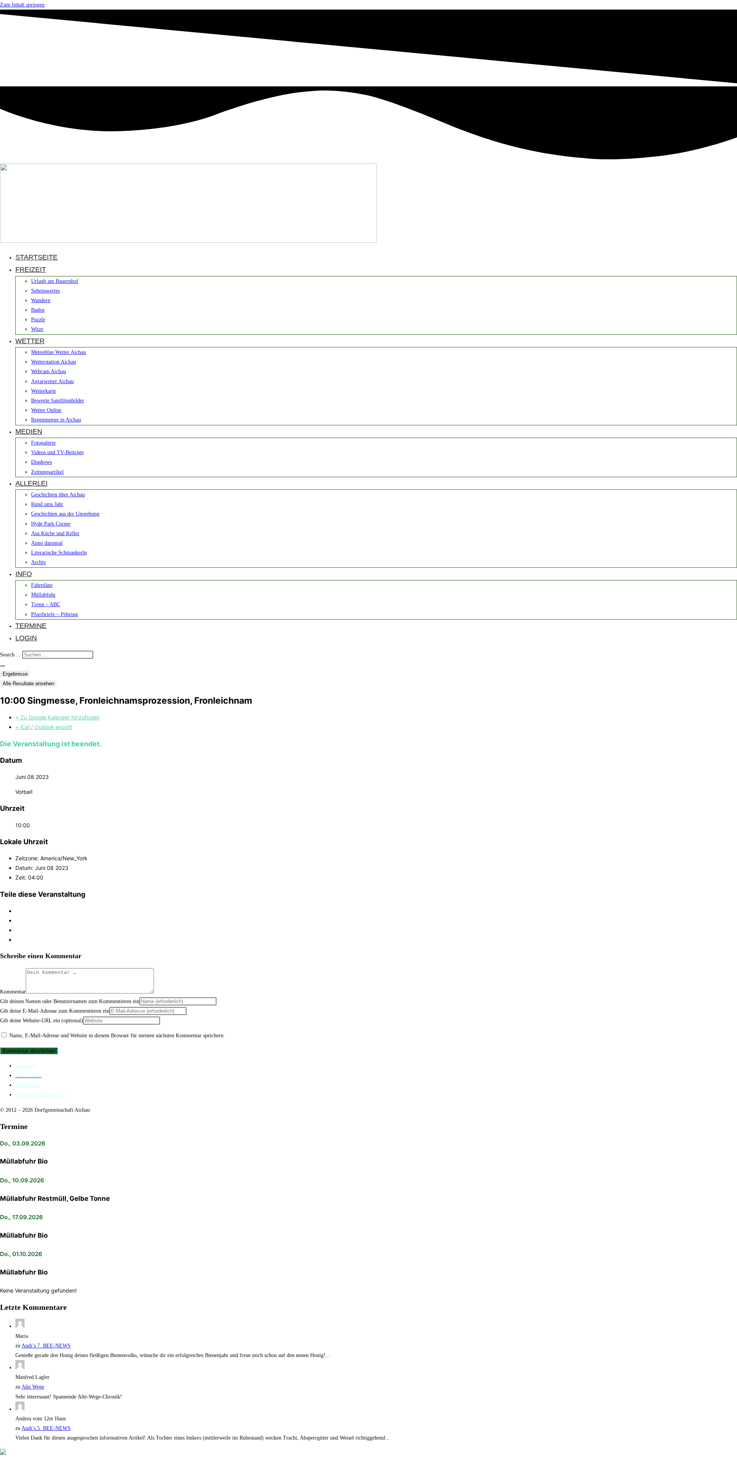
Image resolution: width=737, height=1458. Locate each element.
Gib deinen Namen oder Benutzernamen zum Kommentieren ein (69, 1001)
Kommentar (13, 992)
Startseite (25, 1066)
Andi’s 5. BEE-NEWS (46, 1428)
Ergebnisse (15, 674)
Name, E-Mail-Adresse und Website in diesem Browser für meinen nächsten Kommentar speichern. (117, 1035)
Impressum (27, 1085)
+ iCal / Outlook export (43, 727)
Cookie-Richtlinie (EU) (40, 1095)
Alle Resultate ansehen (28, 683)
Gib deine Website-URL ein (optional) (41, 1020)
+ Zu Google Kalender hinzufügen (57, 717)
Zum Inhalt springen (22, 5)
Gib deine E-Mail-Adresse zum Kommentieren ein (54, 1011)
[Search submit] (2, 666)
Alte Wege (32, 1387)
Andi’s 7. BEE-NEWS (46, 1346)
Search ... (10, 655)
